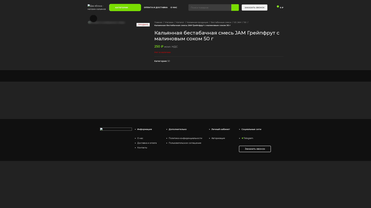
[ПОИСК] (235, 7)
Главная (158, 22)
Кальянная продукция (198, 22)
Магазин (169, 22)
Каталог (180, 22)
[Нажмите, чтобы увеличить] (93, 18)
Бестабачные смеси (221, 22)
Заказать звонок (254, 7)
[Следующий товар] (281, 23)
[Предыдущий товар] (276, 23)
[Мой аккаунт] (271, 7)
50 (245, 22)
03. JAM (238, 22)
